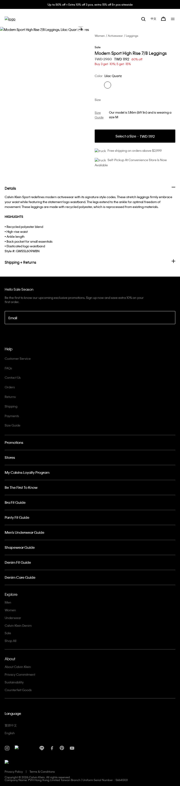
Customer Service (18, 358)
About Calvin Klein (18, 667)
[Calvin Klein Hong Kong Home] (10, 19)
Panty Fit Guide (17, 517)
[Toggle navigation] (173, 19)
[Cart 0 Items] (163, 18)
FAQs (8, 368)
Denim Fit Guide (18, 562)
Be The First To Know (21, 487)
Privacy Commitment (20, 674)
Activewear (115, 35)
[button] (80, 29)
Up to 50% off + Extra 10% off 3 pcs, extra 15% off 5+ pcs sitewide (90, 4)
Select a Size (135, 136)
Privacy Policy (14, 771)
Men (8, 602)
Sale (8, 633)
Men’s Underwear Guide (24, 532)
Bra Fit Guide (15, 502)
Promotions (14, 442)
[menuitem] (153, 19)
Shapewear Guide (20, 547)
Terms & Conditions (42, 771)
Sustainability (14, 682)
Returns (10, 397)
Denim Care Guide (20, 577)
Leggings (132, 35)
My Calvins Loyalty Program (27, 472)
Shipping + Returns (20, 262)
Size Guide (12, 425)
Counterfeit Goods (18, 690)
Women (100, 35)
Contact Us (13, 377)
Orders (10, 387)
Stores (10, 457)
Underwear (13, 618)
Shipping (11, 406)
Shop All (10, 641)
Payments (12, 416)
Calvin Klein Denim (18, 625)
